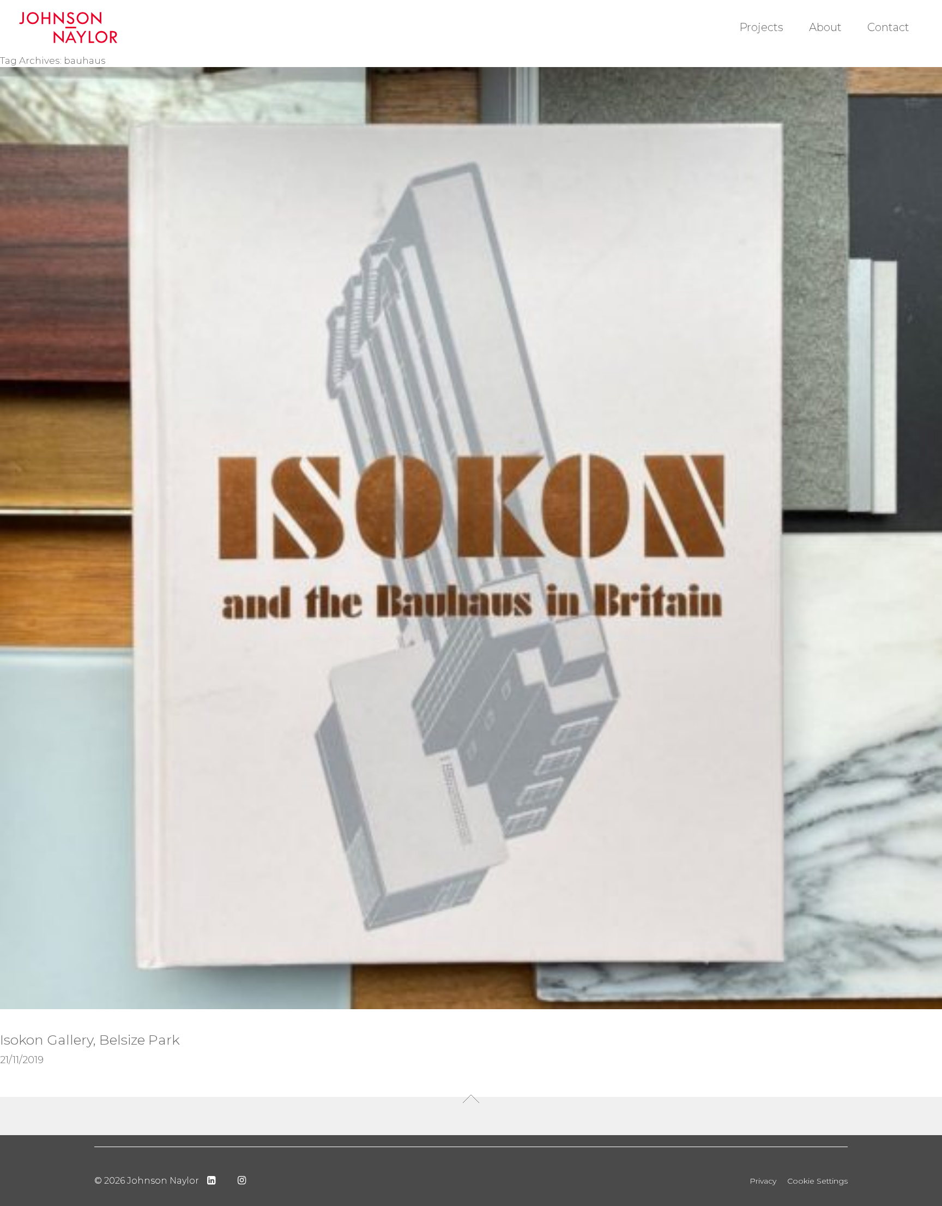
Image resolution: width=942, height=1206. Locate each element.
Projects (761, 27)
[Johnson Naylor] (91, 27)
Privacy (763, 1181)
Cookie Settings (817, 1181)
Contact (888, 27)
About (825, 27)
